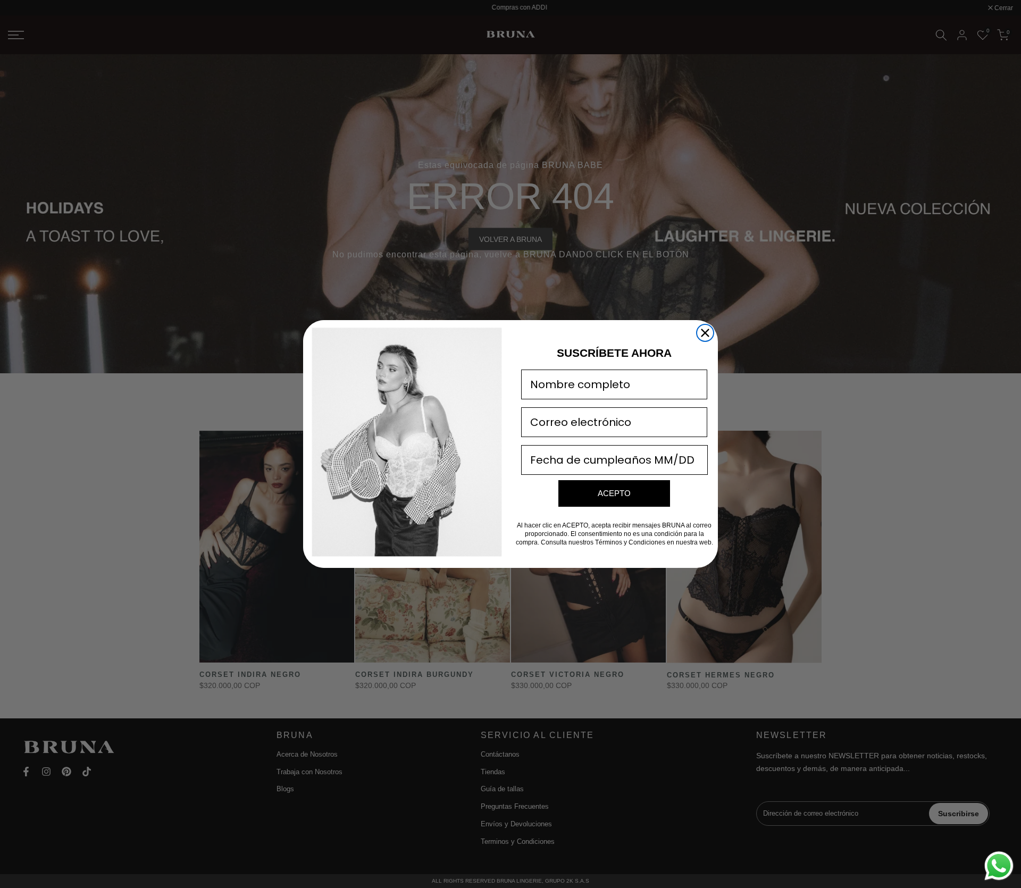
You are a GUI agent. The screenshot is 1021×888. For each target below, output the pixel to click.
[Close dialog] (705, 332)
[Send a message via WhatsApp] (999, 866)
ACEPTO (614, 493)
